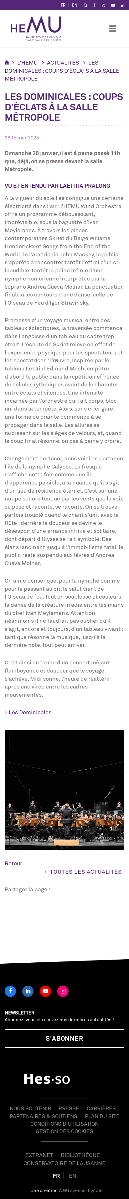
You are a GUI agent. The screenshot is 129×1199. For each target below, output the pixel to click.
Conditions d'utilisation (64, 1123)
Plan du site (102, 1116)
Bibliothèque (80, 1154)
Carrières (101, 1108)
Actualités (63, 62)
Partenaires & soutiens (43, 1116)
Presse (69, 1108)
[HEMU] (39, 28)
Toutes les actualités (86, 871)
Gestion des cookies (64, 1131)
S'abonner (64, 1038)
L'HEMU (27, 62)
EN (74, 5)
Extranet (39, 1154)
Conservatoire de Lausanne (64, 1163)
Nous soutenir (30, 1108)
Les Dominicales (30, 712)
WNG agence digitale (80, 1190)
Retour (13, 863)
